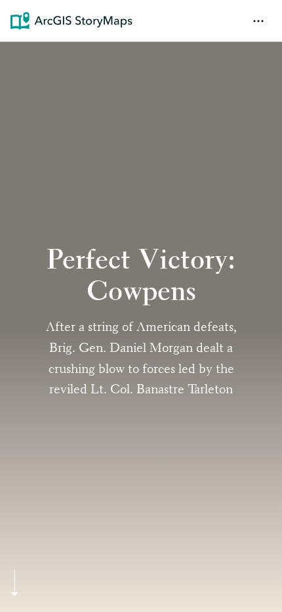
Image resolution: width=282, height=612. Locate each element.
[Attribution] (18, 60)
